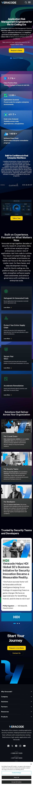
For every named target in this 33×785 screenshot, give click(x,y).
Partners (4, 707)
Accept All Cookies (16, 782)
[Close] (31, 764)
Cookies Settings (16, 772)
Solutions (4, 701)
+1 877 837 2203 (16, 758)
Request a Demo (16, 50)
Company (4, 697)
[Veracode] (8, 2)
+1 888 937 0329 (16, 753)
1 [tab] (14, 623)
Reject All (16, 777)
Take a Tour (16, 218)
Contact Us (17, 653)
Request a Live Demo (16, 648)
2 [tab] (17, 623)
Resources (5, 712)
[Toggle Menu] (29, 2)
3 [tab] (19, 623)
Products (4, 717)
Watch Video (18, 58)
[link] (16, 208)
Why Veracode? (6, 691)
